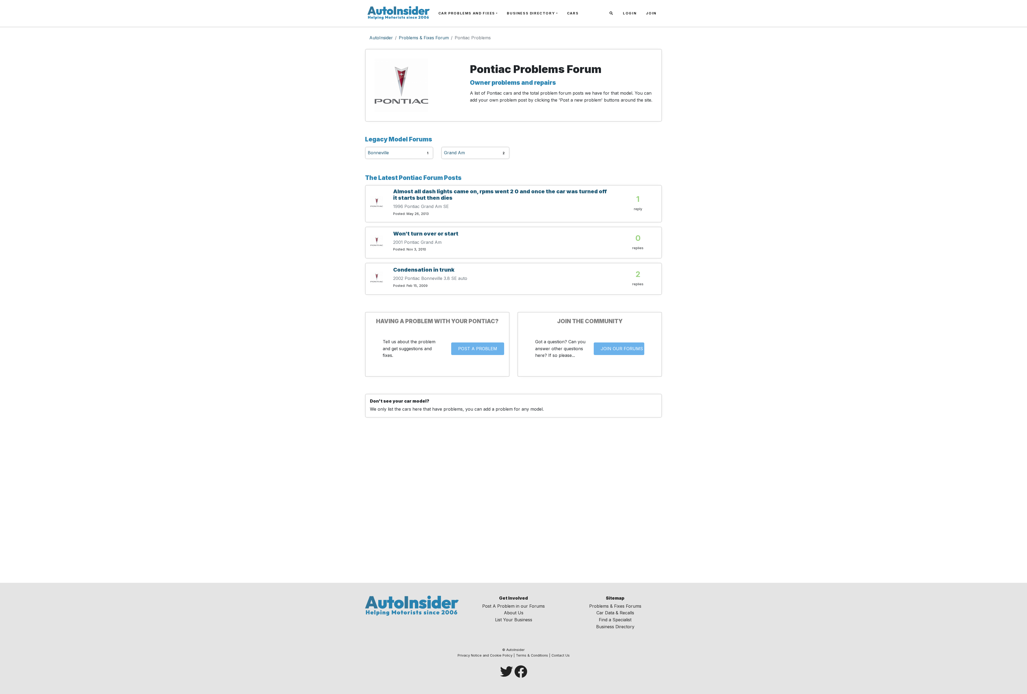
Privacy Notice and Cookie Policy (485, 655)
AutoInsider (381, 37)
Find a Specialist (615, 619)
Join (651, 13)
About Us (513, 612)
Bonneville (378, 152)
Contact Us (560, 655)
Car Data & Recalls (615, 612)
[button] (612, 13)
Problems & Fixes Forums (615, 606)
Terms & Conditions (532, 655)
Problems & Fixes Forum (424, 37)
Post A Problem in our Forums (513, 606)
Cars (572, 13)
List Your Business (513, 619)
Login (630, 13)
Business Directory (531, 13)
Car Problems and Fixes (466, 13)
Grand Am (454, 152)
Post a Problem (477, 348)
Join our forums (622, 348)
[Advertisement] (513, 504)
